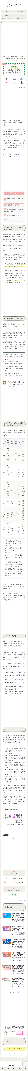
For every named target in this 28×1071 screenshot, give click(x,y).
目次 (13, 193)
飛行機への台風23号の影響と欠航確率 (13, 199)
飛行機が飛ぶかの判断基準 (13, 205)
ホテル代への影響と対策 (13, 215)
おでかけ (6, 834)
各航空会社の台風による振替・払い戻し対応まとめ (13, 210)
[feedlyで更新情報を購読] (12, 894)
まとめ (8, 219)
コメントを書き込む (14, 1048)
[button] (21, 82)
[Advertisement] (14, 38)
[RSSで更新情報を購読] (15, 894)
